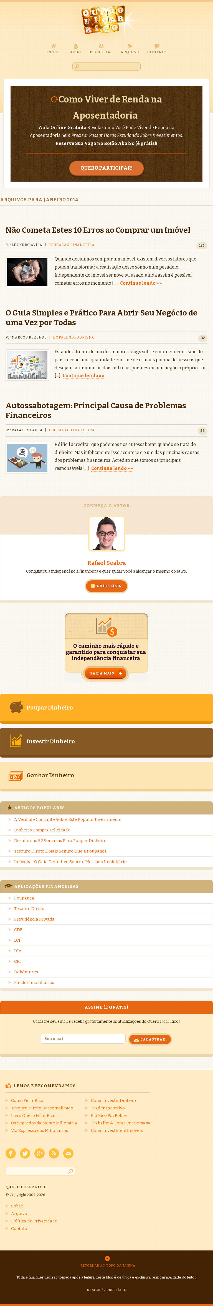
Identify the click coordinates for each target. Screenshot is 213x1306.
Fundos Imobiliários (34, 982)
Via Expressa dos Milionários (39, 1130)
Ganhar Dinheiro (50, 775)
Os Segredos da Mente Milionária (44, 1122)
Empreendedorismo (74, 337)
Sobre (17, 1206)
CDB (18, 929)
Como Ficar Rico (27, 1100)
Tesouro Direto (29, 908)
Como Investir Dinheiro (114, 1100)
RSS (54, 1153)
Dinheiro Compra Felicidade (42, 830)
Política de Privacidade (34, 1221)
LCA (18, 950)
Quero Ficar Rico (106, 23)
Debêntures (26, 971)
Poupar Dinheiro (50, 707)
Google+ (39, 1153)
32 (203, 338)
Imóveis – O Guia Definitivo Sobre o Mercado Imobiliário (70, 861)
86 (202, 431)
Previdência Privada (34, 919)
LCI (17, 940)
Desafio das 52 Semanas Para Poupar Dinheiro (60, 840)
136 (202, 245)
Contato (19, 1228)
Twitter (25, 1153)
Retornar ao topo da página (108, 1265)
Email (68, 1153)
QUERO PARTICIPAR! (106, 168)
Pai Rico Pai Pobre (109, 1115)
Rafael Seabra (106, 563)
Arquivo (19, 1213)
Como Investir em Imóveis (117, 1130)
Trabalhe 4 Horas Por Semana (121, 1122)
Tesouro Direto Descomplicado (42, 1108)
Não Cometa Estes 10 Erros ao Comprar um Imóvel (98, 230)
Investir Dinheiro (51, 741)
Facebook (11, 1153)
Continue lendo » (139, 283)
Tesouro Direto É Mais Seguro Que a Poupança (60, 851)
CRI (17, 961)
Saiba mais (109, 586)
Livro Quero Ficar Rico (33, 1115)
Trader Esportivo (108, 1108)
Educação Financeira (72, 245)
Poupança (24, 898)
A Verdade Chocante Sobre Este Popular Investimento (67, 819)
